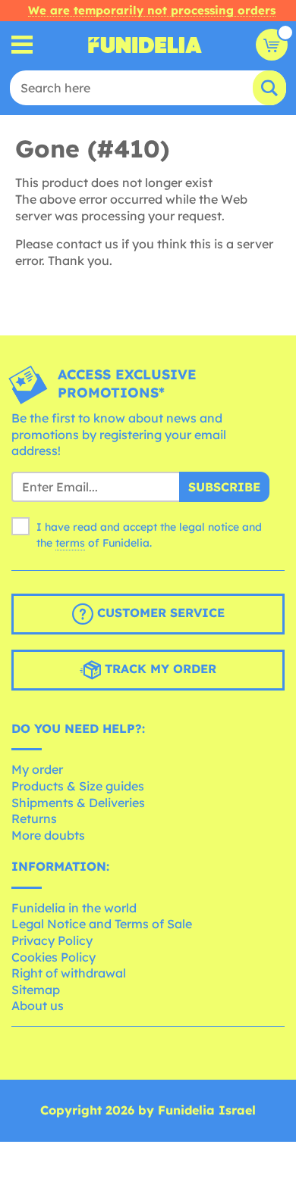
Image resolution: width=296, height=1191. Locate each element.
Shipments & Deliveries (78, 802)
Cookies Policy (53, 957)
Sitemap (35, 989)
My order (37, 769)
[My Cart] (272, 45)
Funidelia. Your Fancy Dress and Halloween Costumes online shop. (145, 44)
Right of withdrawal (68, 973)
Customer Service (159, 612)
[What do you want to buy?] (22, 45)
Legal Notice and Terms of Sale (101, 923)
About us (37, 1005)
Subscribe (224, 486)
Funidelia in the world (74, 907)
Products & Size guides (77, 785)
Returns (34, 818)
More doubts (48, 835)
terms (70, 543)
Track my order (158, 668)
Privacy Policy (52, 940)
